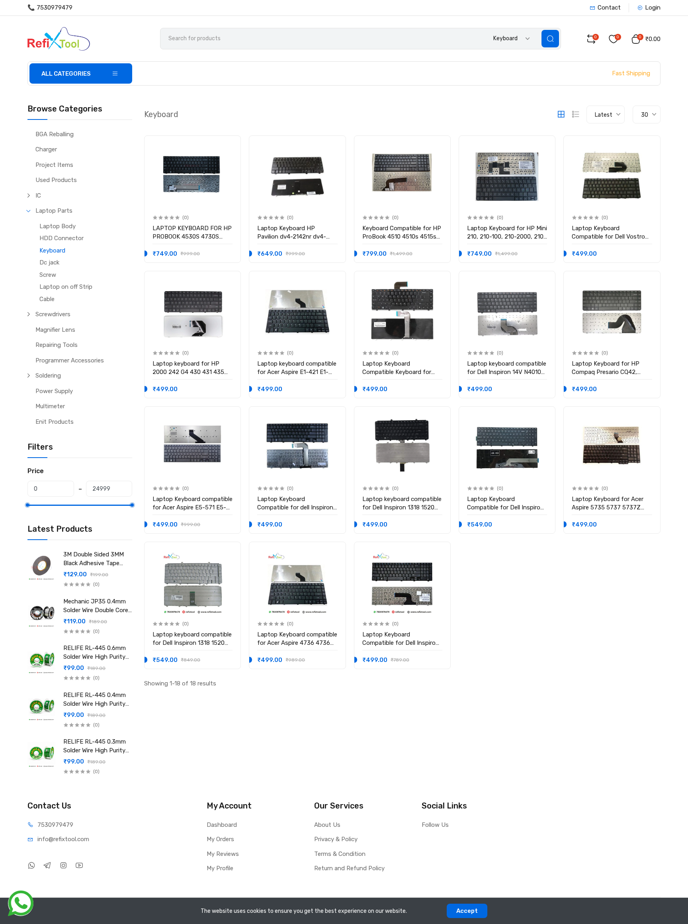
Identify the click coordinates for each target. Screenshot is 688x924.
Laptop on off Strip (65, 286)
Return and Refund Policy (349, 868)
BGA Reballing (54, 134)
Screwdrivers (52, 314)
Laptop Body (57, 226)
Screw (47, 274)
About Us (327, 824)
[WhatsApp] (31, 866)
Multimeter (50, 406)
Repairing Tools (56, 344)
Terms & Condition (340, 853)
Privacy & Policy (336, 839)
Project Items (54, 164)
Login (653, 7)
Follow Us (435, 824)
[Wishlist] (226, 148)
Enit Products (54, 421)
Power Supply (54, 391)
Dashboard (222, 824)
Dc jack (49, 262)
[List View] (575, 114)
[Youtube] (79, 866)
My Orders (220, 839)
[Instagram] (63, 866)
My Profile (220, 868)
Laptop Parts (53, 210)
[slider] (27, 505)
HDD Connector (61, 238)
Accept (467, 910)
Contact (609, 7)
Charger (46, 149)
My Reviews (223, 853)
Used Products (56, 180)
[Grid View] (561, 114)
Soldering (48, 375)
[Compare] (226, 164)
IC (38, 195)
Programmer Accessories (69, 360)
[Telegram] (47, 866)
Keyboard (52, 250)
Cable (47, 299)
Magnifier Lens (55, 329)
